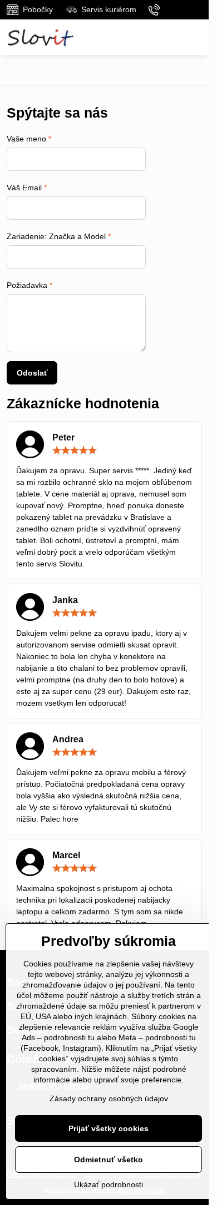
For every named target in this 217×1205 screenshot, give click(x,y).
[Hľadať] (168, 37)
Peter (63, 437)
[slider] (74, 450)
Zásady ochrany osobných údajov (109, 1098)
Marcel (66, 855)
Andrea (67, 739)
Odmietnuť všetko (108, 1159)
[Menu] (195, 37)
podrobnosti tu (69, 1037)
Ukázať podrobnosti (108, 1184)
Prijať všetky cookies (108, 1128)
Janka (65, 600)
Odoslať (32, 372)
